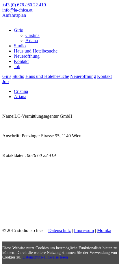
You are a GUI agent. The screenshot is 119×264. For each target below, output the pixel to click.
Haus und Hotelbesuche (47, 76)
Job (5, 81)
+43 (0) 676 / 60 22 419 (24, 4)
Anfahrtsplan (14, 15)
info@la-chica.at (17, 10)
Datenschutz (59, 230)
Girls (6, 76)
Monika (104, 230)
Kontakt (104, 76)
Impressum (84, 230)
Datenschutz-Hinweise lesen (46, 257)
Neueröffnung (83, 76)
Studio (18, 76)
